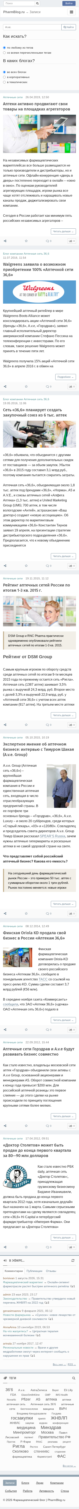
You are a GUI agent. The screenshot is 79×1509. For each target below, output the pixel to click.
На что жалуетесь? (15, 1331)
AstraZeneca (39, 1390)
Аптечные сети (13, 97)
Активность (46, 1490)
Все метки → (69, 1465)
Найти (70, 27)
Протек (11, 1441)
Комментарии (14, 1271)
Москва (47, 1432)
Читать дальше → (63, 231)
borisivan (9, 1278)
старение (60, 1451)
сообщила (10, 1004)
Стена (65, 1490)
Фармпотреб (44, 1456)
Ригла (19, 1446)
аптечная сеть (15, 1404)
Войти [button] (69, 3)
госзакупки (22, 1417)
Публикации (34, 1271)
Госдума (56, 1413)
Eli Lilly (68, 1390)
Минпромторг (24, 1432)
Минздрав (51, 1427)
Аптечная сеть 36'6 (43, 1404)
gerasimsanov (12, 1310)
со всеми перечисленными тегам (29, 52)
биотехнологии (29, 1409)
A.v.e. (21, 1390)
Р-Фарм (25, 1441)
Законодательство (15, 1298)
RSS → (72, 1364)
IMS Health (62, 1394)
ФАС (61, 1456)
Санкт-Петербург (54, 1446)
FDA (13, 1394)
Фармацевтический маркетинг (23, 1282)
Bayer (55, 1390)
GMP (47, 1394)
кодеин (43, 1423)
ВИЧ (63, 1409)
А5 (38, 1399)
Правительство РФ (54, 1437)
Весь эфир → (59, 1364)
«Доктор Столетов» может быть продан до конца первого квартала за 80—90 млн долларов (37, 1150)
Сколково (20, 1451)
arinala (7, 1343)
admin (7, 1294)
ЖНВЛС (15, 1423)
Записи (10, 1482)
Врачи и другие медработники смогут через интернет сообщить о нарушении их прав (36, 1351)
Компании (57, 1482)
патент (28, 1437)
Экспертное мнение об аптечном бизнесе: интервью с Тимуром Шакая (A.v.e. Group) (38, 749)
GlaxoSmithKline (30, 1394)
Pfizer (26, 1399)
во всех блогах (16, 72)
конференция (60, 1423)
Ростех (34, 1446)
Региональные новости (18, 1347)
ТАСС (43, 979)
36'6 (9, 1389)
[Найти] (37, 3)
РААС (39, 1441)
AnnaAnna (9, 1327)
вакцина (48, 1408)
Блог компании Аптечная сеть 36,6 (26, 253)
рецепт (67, 1441)
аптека (51, 1399)
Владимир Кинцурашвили (31, 1413)
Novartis (11, 1399)
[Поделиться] (5, 241)
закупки (29, 1423)
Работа (27, 1490)
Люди (39, 1482)
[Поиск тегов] (74, 1378)
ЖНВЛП (59, 1417)
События (11, 1490)
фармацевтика (22, 1456)
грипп (42, 1418)
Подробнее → (66, 377)
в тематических (17, 82)
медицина (26, 1427)
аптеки (66, 1399)
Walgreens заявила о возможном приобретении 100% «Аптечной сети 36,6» (38, 269)
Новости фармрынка (17, 1314)
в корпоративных (18, 77)
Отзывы (51, 1271)
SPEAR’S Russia (52, 836)
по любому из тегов (20, 47)
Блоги (25, 1482)
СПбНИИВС (41, 1451)
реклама (53, 1441)
